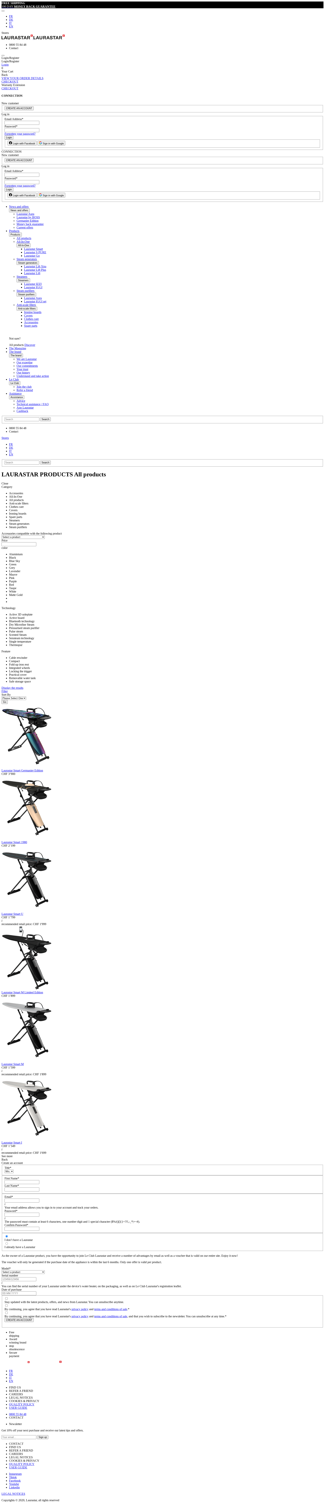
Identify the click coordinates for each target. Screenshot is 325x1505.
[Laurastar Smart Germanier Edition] (27, 767)
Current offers (25, 227)
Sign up (43, 1437)
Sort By (6, 694)
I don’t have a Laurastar (19, 1239)
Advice (21, 400)
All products (24, 238)
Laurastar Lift (32, 273)
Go (4, 702)
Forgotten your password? (20, 133)
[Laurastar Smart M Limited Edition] (27, 989)
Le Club (14, 379)
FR (11, 16)
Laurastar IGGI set (35, 301)
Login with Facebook (23, 143)
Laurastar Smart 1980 (14, 842)
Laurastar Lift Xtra (35, 266)
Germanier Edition (28, 220)
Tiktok (13, 1477)
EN (11, 26)
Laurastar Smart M (13, 1064)
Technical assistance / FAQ (33, 404)
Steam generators (27, 259)
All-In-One (23, 241)
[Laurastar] (162, 37)
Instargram (15, 1473)
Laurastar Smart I (12, 1142)
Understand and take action (33, 376)
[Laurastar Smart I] (27, 1139)
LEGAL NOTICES (13, 1493)
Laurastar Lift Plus (35, 269)
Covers (28, 315)
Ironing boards (32, 312)
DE (11, 19)
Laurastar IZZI (33, 284)
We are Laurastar (27, 359)
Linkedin (14, 1487)
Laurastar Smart (33, 249)
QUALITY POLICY (21, 1404)
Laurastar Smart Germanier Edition (22, 770)
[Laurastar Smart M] (27, 1060)
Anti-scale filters (26, 304)
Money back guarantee (30, 224)
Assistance (15, 393)
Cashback (22, 411)
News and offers (19, 206)
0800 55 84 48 (17, 1414)
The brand (15, 351)
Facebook (15, 1480)
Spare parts (30, 325)
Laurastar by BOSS (28, 217)
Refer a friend (25, 390)
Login (5, 64)
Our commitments (27, 365)
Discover (29, 345)
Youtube (14, 1484)
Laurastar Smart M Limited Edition (22, 992)
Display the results (12, 687)
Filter (5, 691)
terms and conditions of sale (110, 1309)
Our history (23, 372)
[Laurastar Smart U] (27, 910)
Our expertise (25, 362)
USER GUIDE (18, 1407)
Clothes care (31, 319)
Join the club (24, 386)
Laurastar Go (32, 255)
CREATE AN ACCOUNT (19, 108)
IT (10, 23)
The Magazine (17, 348)
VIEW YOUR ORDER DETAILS (22, 78)
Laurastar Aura (25, 214)
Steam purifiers (25, 290)
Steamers (22, 276)
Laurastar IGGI (33, 287)
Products (14, 230)
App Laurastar (25, 407)
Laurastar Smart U (12, 913)
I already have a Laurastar (20, 1247)
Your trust (22, 369)
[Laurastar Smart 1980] (27, 838)
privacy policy (79, 1309)
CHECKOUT (10, 81)
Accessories (31, 322)
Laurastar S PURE (35, 252)
